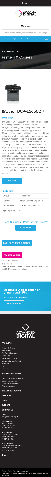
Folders (4, 366)
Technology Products (9, 358)
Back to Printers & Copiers (16, 243)
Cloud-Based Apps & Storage (12, 378)
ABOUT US (6, 396)
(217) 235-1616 (8, 428)
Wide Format (6, 350)
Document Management (10, 383)
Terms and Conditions (21, 471)
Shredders (5, 364)
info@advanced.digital (10, 417)
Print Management (8, 386)
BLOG (4, 400)
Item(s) (27, 26)
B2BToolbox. (5, 475)
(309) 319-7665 (8, 450)
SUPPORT (6, 405)
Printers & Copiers (8, 348)
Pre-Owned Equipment (10, 353)
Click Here (25, 228)
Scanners (5, 369)
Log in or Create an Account (23, 39)
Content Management (9, 381)
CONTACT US (7, 410)
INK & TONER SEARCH (11, 391)
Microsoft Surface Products (12, 361)
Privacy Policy (7, 471)
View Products (14, 303)
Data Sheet (12, 181)
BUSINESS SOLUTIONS (11, 374)
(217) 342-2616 (8, 439)
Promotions (6, 356)
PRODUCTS (7, 343)
